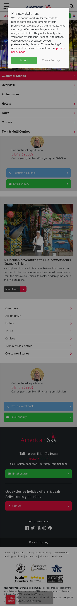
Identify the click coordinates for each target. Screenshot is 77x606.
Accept (24, 60)
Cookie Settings (51, 60)
